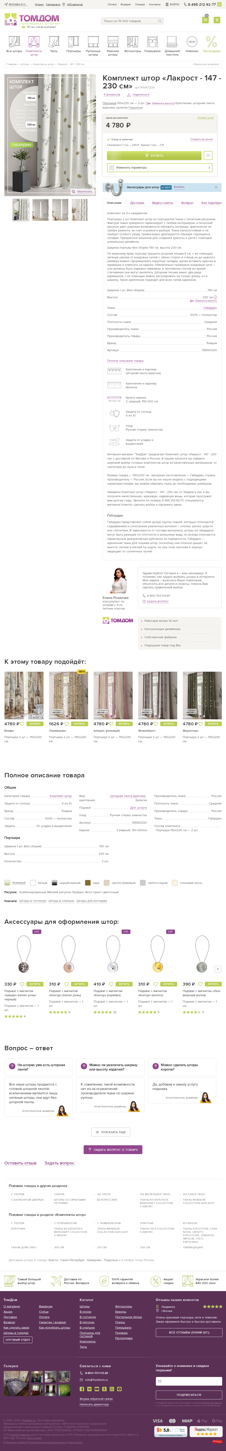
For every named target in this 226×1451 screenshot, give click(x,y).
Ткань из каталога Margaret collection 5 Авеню (156, 1203)
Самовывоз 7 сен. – (123, 144)
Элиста (53, 1260)
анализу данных (20, 1434)
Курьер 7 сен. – (152, 144)
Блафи (9, 731)
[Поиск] (160, 21)
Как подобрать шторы (54, 1327)
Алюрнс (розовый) (107, 731)
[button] (15, 696)
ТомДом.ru (28, 1420)
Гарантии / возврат (52, 1322)
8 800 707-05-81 (158, 596)
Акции (8, 1312)
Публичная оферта (15, 1442)
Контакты (155, 4)
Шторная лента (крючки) (127, 796)
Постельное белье (128, 1317)
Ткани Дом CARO (23, 1247)
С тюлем (17, 1223)
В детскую (87, 1322)
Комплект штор (61, 796)
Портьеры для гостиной (90, 1334)
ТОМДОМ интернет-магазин (31, 19)
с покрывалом (65, 1223)
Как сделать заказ (16, 1327)
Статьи (44, 1312)
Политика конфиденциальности (47, 1442)
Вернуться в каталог (206, 64)
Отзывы (140, 4)
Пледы (120, 1322)
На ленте (104, 1194)
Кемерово (94, 1260)
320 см (145, 1247)
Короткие (18, 1228)
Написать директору (94, 1404)
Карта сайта (75, 1442)
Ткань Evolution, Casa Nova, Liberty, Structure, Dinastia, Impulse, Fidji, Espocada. (200, 1235)
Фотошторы (123, 1306)
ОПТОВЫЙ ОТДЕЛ (18, 1339)
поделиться (141, 94)
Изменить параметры (131, 167)
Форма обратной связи (96, 1399)
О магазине (12, 1306)
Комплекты (88, 1341)
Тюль (83, 1347)
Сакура (59, 1194)
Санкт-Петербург (72, 1260)
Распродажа (123, 1338)
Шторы (85, 1306)
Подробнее (135, 107)
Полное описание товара (125, 361)
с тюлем (17, 1194)
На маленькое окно (155, 1194)
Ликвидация (193, 1247)
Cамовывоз (53, 4)
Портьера (109, 103)
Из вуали (190, 1223)
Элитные (147, 1223)
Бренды (120, 1312)
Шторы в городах (16, 1333)
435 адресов (75, 4)
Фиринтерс (191, 731)
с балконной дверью (27, 1199)
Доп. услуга (138, 808)
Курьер (39, 4)
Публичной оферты (212, 1403)
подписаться (189, 1395)
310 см (102, 1247)
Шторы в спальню (61, 901)
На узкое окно (194, 1194)
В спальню (87, 1327)
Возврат (126, 4)
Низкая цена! (205, 117)
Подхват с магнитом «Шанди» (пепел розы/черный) (20, 995)
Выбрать (179, 186)
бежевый (19, 883)
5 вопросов (112, 94)
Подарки (121, 1333)
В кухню (85, 1312)
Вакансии (46, 1306)
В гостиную (88, 1317)
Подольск (111, 1260)
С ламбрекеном (109, 1223)
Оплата (112, 4)
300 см (59, 1247)
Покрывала (123, 1327)
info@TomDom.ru (96, 1380)
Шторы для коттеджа (92, 901)
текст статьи (34, 1438)
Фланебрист (147, 731)
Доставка (10, 1317)
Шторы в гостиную (32, 901)
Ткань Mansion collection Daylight (199, 1201)
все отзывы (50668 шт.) (189, 1332)
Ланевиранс (57, 731)
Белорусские (107, 1199)
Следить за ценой (201, 139)
